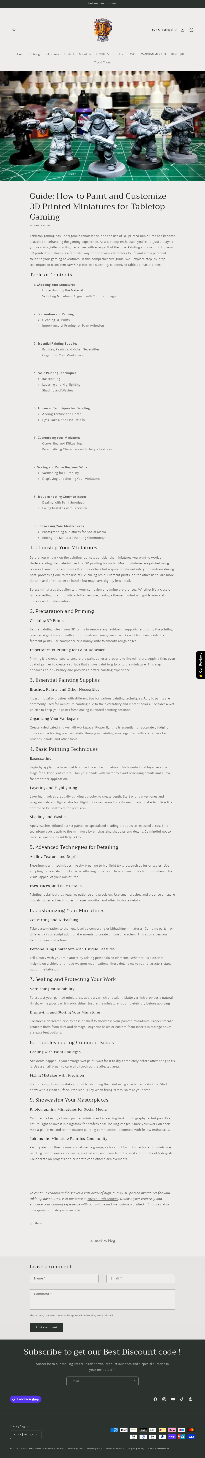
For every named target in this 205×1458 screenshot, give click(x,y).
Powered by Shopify (53, 1449)
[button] (14, 29)
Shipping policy (136, 1449)
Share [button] (38, 1223)
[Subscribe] (134, 1381)
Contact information (158, 1449)
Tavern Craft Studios (102, 1199)
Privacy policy (94, 1449)
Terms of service (115, 1449)
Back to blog (105, 1241)
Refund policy (75, 1449)
